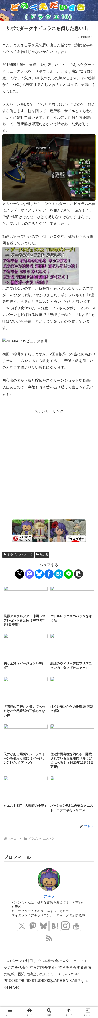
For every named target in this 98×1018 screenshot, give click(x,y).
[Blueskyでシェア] (39, 574)
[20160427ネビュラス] (49, 167)
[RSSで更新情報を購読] (49, 938)
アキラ (49, 896)
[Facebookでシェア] (49, 574)
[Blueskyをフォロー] (44, 926)
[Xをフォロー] (22, 926)
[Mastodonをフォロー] (33, 926)
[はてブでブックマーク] (58, 574)
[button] (78, 574)
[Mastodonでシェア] (29, 574)
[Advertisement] (49, 464)
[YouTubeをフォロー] (76, 926)
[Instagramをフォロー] (65, 926)
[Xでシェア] (19, 574)
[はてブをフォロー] (54, 926)
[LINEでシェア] (68, 574)
